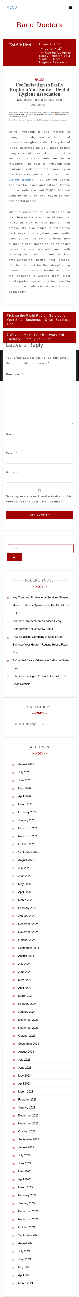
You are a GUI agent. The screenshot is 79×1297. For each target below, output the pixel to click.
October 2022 (26, 1131)
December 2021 (28, 1211)
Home (39, 80)
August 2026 (26, 764)
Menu (12, 7)
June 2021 (24, 1259)
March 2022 (25, 1187)
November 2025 (28, 836)
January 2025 (26, 915)
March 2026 (25, 804)
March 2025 (25, 900)
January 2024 (26, 1011)
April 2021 (24, 1275)
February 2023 (27, 1099)
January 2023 (26, 1107)
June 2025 (24, 876)
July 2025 (24, 868)
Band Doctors (39, 25)
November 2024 (28, 931)
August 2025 (26, 860)
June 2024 (24, 971)
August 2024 (26, 955)
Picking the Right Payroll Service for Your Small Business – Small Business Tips (39, 320)
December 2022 (28, 1115)
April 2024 (24, 987)
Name (11, 434)
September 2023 (28, 1043)
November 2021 (28, 1219)
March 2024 (25, 995)
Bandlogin (25, 99)
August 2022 (26, 1147)
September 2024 (28, 947)
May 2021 (24, 1267)
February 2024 (27, 1003)
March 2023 (25, 1091)
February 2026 (27, 812)
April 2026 (24, 796)
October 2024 (26, 939)
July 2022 (24, 1155)
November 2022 (28, 1123)
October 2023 (26, 1035)
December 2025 (28, 828)
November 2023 (28, 1027)
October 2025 (26, 844)
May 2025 (24, 884)
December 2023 (28, 1019)
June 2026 (24, 780)
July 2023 (24, 1059)
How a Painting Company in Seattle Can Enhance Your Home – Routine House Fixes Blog (40, 644)
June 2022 (24, 1163)
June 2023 (24, 1067)
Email (11, 453)
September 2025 (28, 852)
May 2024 (24, 979)
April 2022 (24, 1179)
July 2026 (24, 772)
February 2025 (27, 908)
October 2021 (26, 1227)
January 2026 (26, 820)
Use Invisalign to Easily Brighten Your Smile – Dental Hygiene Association (39, 90)
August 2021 (26, 1243)
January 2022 (26, 1203)
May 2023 (24, 1075)
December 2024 (28, 923)
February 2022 (27, 1195)
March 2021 (25, 1283)
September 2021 (28, 1235)
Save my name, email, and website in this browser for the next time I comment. (39, 499)
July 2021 (24, 1251)
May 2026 (24, 788)
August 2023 (26, 1051)
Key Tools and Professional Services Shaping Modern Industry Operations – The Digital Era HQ (40, 605)
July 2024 (24, 963)
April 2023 (24, 1083)
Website (12, 472)
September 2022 (28, 1139)
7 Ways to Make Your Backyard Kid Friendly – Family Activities (35, 337)
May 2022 (24, 1171)
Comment (14, 374)
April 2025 (24, 892)
